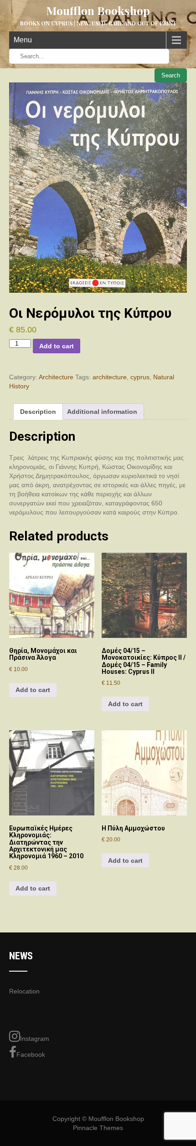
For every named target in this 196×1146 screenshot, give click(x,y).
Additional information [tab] (102, 411)
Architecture (56, 377)
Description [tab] (38, 411)
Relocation (24, 991)
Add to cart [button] (32, 689)
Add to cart (56, 346)
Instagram (34, 1038)
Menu (23, 40)
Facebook (30, 1054)
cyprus (140, 377)
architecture (110, 377)
